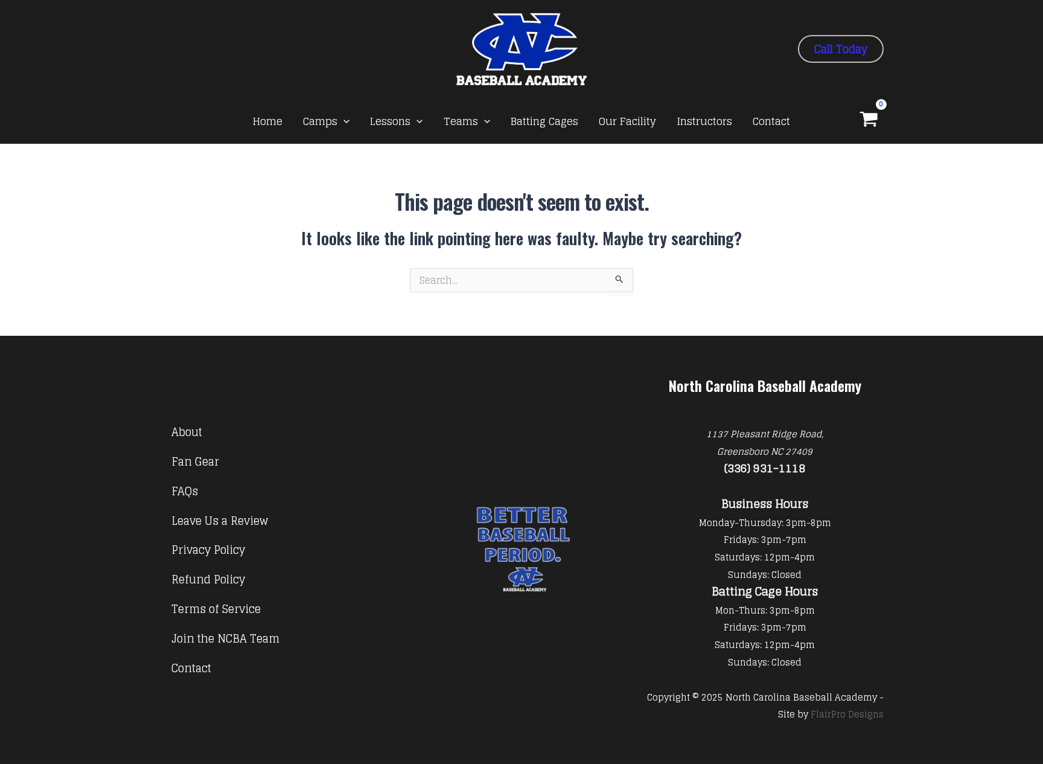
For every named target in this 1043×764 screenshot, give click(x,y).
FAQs (184, 491)
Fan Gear (195, 461)
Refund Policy (208, 579)
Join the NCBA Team (225, 638)
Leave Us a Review (219, 520)
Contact (771, 121)
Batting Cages (544, 121)
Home (267, 121)
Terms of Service (216, 608)
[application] (343, 121)
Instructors (704, 121)
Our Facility (627, 121)
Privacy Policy (208, 549)
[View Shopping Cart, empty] (869, 120)
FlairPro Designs (847, 714)
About (186, 431)
